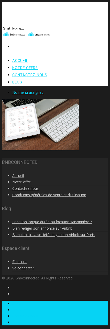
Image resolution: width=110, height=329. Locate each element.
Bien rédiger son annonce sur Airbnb (42, 228)
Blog (17, 82)
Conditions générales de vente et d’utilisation (49, 194)
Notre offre (21, 182)
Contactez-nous (29, 75)
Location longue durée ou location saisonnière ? (52, 221)
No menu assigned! (28, 92)
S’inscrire (19, 261)
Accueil (18, 175)
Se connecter (23, 268)
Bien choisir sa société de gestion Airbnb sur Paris (53, 234)
